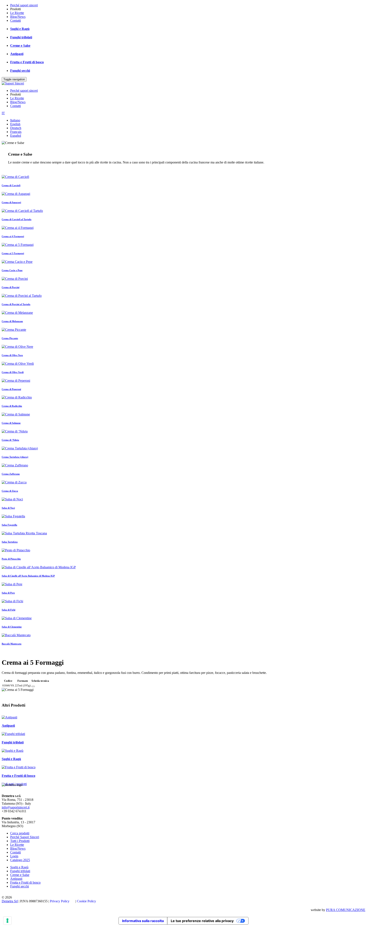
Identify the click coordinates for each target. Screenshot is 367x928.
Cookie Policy (86, 901)
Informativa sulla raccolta (143, 921)
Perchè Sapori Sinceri (24, 837)
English (15, 124)
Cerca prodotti (19, 833)
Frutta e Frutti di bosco (27, 62)
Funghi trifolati (21, 37)
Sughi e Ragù (20, 29)
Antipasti (16, 54)
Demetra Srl (10, 901)
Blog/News (17, 16)
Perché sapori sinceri (24, 5)
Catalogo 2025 (20, 860)
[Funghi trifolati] (13, 734)
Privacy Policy (59, 901)
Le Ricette (17, 13)
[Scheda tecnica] (33, 686)
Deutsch (15, 128)
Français (15, 132)
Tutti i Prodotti (20, 841)
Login (14, 856)
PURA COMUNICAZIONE (345, 910)
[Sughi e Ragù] (12, 750)
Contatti (15, 20)
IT (3, 113)
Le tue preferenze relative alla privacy (202, 921)
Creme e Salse (20, 45)
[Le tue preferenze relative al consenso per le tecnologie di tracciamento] (7, 921)
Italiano (15, 120)
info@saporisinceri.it (16, 807)
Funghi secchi (20, 70)
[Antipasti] (9, 717)
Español (15, 135)
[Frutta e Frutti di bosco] (18, 767)
